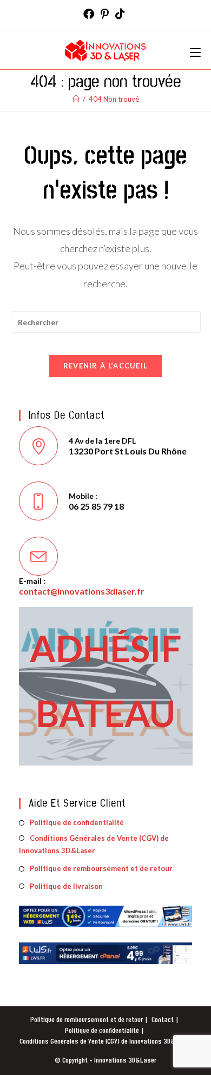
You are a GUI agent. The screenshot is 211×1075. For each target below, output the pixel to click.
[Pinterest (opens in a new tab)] (104, 14)
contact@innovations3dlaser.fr (81, 591)
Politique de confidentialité (77, 822)
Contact (162, 1020)
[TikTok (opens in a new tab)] (120, 14)
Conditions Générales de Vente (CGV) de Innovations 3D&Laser (94, 844)
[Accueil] (76, 99)
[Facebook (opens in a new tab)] (90, 14)
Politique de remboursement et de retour (101, 868)
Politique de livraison (66, 886)
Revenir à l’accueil (105, 365)
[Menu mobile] (195, 50)
